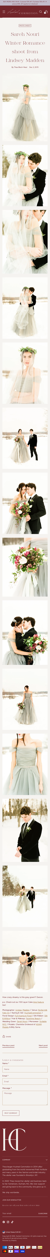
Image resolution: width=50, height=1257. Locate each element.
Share (8, 1037)
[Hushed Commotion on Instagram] (8, 1222)
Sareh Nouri (22, 1021)
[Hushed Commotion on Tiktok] (12, 1222)
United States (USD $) (13, 1232)
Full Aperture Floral (23, 1016)
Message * (7, 1088)
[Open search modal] (40, 11)
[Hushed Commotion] (22, 12)
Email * (5, 1076)
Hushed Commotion (23, 1236)
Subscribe (43, 1213)
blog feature (38, 1002)
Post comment (11, 1113)
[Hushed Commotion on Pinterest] (4, 1222)
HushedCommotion (32, 1013)
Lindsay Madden (22, 1010)
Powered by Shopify (9, 1240)
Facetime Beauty (33, 1018)
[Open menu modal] (4, 11)
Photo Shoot (25, 26)
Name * (5, 1063)
